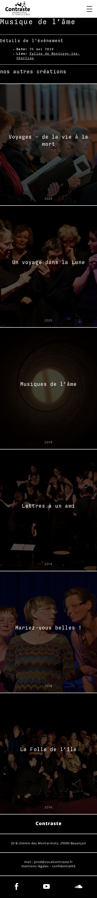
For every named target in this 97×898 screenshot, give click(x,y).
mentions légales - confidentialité (48, 866)
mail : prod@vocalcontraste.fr (48, 862)
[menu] (89, 9)
